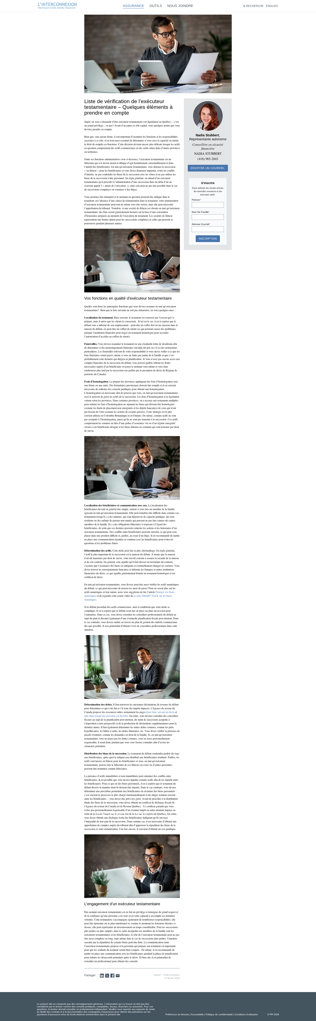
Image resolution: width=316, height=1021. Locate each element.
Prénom (196, 199)
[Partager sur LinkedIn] (102, 976)
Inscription (208, 238)
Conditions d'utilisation (246, 1014)
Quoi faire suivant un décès (160, 712)
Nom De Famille (200, 212)
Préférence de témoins (177, 1014)
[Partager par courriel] (118, 976)
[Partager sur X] (107, 976)
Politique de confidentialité (219, 1014)
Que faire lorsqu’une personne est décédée (106, 715)
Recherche (254, 6)
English (272, 6)
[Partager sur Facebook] (112, 976)
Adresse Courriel (201, 224)
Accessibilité (197, 1014)
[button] (208, 168)
